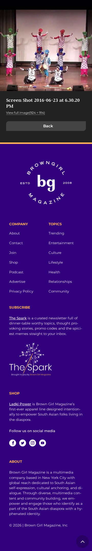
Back (48, 125)
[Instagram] (32, 443)
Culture (55, 253)
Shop (13, 262)
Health (54, 272)
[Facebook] (12, 443)
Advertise (17, 281)
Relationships (60, 281)
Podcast (16, 272)
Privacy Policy (21, 291)
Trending (56, 233)
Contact (16, 243)
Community (59, 291)
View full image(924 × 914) (25, 113)
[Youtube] (42, 443)
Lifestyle (56, 262)
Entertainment (61, 243)
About (14, 233)
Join (12, 253)
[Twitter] (22, 443)
